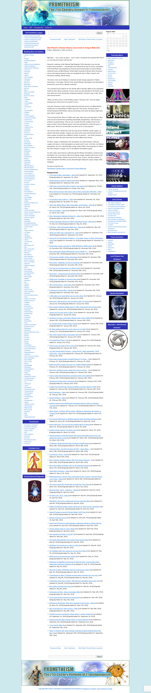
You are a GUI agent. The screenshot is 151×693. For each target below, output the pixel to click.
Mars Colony (27, 251)
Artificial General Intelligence (32, 64)
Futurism (26, 186)
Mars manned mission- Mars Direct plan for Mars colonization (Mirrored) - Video (75, 191)
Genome (26, 195)
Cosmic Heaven (28, 121)
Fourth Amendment (29, 177)
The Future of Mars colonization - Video (62, 175)
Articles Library (28, 430)
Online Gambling (29, 291)
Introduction (111, 60)
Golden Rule (27, 199)
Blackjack (27, 94)
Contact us (27, 443)
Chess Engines (28, 110)
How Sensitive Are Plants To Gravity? (61, 534)
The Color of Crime (113, 223)
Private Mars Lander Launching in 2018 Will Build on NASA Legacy (71, 246)
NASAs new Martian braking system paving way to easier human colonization (74, 506)
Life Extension (28, 241)
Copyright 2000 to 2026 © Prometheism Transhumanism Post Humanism (60, 689)
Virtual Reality (28, 406)
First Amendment (29, 171)
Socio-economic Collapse (31, 356)
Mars (25, 247)
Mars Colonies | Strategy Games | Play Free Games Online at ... (70, 460)
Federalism (27, 162)
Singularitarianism (29, 352)
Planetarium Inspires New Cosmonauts (62, 381)
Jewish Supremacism (114, 212)
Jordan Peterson (28, 230)
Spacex (26, 363)
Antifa (25, 62)
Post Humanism (28, 308)
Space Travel (28, 361)
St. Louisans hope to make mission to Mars (63, 323)
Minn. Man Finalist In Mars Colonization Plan (63, 334)
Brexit (25, 97)
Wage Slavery (28, 408)
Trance (26, 385)
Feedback (110, 86)
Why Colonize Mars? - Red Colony (60, 285)
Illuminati (26, 219)
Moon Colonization (29, 262)
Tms (25, 382)
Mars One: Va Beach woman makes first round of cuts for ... (68, 370)
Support (110, 84)
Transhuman (27, 387)
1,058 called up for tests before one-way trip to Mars (66, 296)
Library (110, 75)
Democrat (27, 132)
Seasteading (27, 345)
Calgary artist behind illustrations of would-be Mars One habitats (70, 376)
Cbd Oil (26, 105)
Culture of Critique (113, 210)
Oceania (26, 284)
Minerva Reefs (28, 258)
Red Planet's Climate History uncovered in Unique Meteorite (66, 168)
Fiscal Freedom (28, 173)
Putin (25, 323)
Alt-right (26, 59)
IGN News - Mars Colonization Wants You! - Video (65, 227)
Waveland (27, 411)
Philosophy (111, 244)
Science (110, 242)
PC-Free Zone (112, 73)
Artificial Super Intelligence (31, 68)
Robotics (26, 334)
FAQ (30, 28)
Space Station (28, 360)
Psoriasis (26, 319)
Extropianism (28, 156)
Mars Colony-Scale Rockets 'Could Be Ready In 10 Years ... (68, 359)
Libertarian (27, 236)
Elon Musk (27, 142)
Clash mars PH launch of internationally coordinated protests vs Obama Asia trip (75, 523)
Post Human (27, 306)
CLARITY (110, 225)
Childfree (26, 112)
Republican (27, 330)
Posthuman (27, 310)
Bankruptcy (27, 84)
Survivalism (27, 371)
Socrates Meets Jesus (114, 214)
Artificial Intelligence (29, 66)
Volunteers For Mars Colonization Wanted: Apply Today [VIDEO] (70, 318)
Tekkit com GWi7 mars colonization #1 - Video (64, 232)
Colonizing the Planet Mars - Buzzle (61, 290)
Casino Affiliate (28, 103)
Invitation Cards (112, 195)
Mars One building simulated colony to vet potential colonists (69, 465)
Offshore (26, 286)
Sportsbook (27, 367)
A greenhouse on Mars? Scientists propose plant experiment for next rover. (73, 575)
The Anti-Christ (112, 215)
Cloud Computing (29, 116)
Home (25, 28)
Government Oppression (31, 203)
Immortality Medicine (30, 223)
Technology (27, 374)
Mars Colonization (29, 249)
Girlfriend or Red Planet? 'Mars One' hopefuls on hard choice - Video (71, 603)
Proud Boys (27, 317)
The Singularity (28, 380)
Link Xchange (112, 80)
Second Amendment (30, 347)
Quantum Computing (30, 324)
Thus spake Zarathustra (114, 203)
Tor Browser (27, 384)
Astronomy (27, 71)
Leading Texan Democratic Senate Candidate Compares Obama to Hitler (73, 387)
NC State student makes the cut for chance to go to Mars (67, 329)
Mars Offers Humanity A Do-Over (60, 586)
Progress (26, 315)
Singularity (27, 354)
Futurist (26, 188)
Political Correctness (30, 299)
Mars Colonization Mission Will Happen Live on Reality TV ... (69, 251)
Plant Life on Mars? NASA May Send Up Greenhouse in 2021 (69, 570)
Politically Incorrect (29, 300)
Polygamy (27, 302)
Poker (26, 297)
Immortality (27, 221)
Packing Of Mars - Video (57, 398)
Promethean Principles (30, 427)
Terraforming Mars (29, 378)
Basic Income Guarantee (31, 86)
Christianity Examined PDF (31, 43)
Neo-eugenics (28, 269)
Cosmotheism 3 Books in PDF (116, 204)
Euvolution (93, 689)
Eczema (26, 140)
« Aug (107, 50)
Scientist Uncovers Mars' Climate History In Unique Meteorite (69, 619)
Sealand (26, 343)
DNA (25, 136)
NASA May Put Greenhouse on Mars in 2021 (63, 545)
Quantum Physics (29, 326)
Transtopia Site (38, 28)
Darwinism (27, 131)
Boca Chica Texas (29, 95)
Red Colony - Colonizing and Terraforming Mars (64, 274)
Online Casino (28, 289)
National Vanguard (29, 265)
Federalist (27, 164)
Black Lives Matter (29, 92)
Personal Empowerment (31, 295)
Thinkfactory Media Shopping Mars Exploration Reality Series (69, 443)
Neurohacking (28, 271)
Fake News (27, 160)
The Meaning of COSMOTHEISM (117, 221)
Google (26, 201)
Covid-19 (26, 123)
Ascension (27, 70)
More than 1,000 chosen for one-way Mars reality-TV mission (69, 301)
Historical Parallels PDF (30, 41)
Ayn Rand (27, 81)
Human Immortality (29, 215)
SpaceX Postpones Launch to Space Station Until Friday (67, 512)
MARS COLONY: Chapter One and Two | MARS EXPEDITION (69, 364)
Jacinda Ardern (28, 227)
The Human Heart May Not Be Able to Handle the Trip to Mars (69, 484)
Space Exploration (29, 358)
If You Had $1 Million (56, 625)
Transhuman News (29, 389)
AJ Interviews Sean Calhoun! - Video (61, 199)
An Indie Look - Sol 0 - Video (58, 495)
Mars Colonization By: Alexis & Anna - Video (63, 608)
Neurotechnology (29, 273)
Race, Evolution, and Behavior (116, 219)
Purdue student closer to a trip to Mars (61, 529)
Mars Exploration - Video (57, 392)
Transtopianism (28, 396)
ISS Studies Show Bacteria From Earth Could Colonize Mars (68, 540)
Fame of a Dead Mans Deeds (116, 208)
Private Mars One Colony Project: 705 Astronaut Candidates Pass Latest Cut (74, 581)
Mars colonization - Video (57, 210)
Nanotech (27, 263)
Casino (26, 101)
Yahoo (26, 415)
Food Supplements (29, 175)
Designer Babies (29, 134)
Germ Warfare (28, 197)
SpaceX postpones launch (57, 517)
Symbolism (111, 64)
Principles (110, 62)
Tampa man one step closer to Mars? (61, 312)
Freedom (26, 182)
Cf (24, 108)
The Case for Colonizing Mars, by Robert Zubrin (65, 268)
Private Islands (28, 313)
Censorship (27, 107)
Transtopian (27, 395)
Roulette (26, 339)
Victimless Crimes (29, 404)
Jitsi (25, 228)
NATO (26, 267)
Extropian (27, 155)
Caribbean (27, 99)
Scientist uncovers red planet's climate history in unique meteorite (70, 614)
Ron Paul (26, 337)
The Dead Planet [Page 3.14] (58, 340)
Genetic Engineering (30, 193)
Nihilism (26, 278)
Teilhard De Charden (30, 376)
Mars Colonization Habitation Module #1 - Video (64, 216)
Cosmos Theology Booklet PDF (33, 38)
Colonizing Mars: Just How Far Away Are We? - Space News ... (69, 449)
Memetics (27, 252)
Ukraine (26, 398)
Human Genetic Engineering (32, 212)
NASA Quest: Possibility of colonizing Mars (63, 279)
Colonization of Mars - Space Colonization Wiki (64, 592)
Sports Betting (28, 365)
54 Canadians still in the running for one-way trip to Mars (67, 551)
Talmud (26, 372)
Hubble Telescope (29, 210)
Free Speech (27, 180)
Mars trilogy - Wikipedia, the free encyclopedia (64, 262)
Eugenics (26, 149)
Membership (111, 79)
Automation (27, 79)
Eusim (109, 249)
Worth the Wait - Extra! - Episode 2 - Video (63, 490)
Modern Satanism (29, 260)
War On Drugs (28, 409)
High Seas (27, 206)
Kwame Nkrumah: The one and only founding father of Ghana (69, 424)
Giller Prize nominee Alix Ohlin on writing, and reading (66, 186)
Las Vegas (27, 232)
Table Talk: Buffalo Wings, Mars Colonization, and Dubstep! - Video (71, 205)
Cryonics (26, 125)
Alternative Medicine (30, 60)
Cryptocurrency (28, 127)
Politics (110, 246)
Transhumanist (28, 393)
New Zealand (28, 276)
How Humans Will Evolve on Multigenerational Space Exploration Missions (73, 419)
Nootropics (27, 280)
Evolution (26, 153)
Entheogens (27, 143)
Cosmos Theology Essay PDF (32, 39)
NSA (25, 282)
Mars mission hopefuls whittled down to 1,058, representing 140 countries (73, 307)
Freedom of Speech (29, 184)
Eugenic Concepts (29, 147)
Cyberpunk (27, 129)
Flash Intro (27, 436)
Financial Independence (31, 169)
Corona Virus (28, 119)
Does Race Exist (112, 230)
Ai (24, 57)
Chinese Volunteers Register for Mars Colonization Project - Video (70, 221)
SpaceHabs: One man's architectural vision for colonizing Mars (69, 501)
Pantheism (27, 293)
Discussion (111, 247)
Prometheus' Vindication (31, 425)
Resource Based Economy (31, 332)
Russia (26, 341)
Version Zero (27, 441)
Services (110, 82)
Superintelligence (29, 369)
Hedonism (27, 204)
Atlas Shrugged (28, 77)
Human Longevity (29, 217)
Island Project (111, 71)
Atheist (26, 75)
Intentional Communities (31, 225)
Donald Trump (28, 138)
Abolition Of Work (29, 55)
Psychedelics (28, 321)
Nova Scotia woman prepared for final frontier (64, 597)
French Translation (29, 428)
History (26, 208)
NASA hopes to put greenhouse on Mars (62, 556)
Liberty (26, 239)
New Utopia (27, 275)
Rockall (26, 335)
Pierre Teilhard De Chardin (115, 58)
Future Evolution (28, 434)
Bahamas (27, 83)
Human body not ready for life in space (62, 346)
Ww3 (25, 413)
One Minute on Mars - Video (58, 454)
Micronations (27, 254)
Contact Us (48, 28)
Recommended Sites (30, 440)
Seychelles (27, 350)
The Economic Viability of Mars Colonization (63, 257)
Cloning (26, 114)
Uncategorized (28, 400)
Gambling (27, 190)
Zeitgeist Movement (29, 417)
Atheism (26, 73)
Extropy (26, 158)
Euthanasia (27, 151)
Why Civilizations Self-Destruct (116, 232)
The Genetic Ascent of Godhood (117, 206)
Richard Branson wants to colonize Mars (62, 180)
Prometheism (111, 251)
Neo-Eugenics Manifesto (115, 217)
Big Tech (26, 88)
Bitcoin (26, 90)
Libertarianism (28, 238)
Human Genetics (29, 214)
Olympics (26, 287)
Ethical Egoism (28, 145)
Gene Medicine (28, 191)
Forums (110, 77)
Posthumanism (28, 311)
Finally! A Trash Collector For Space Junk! (63, 430)
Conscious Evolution (30, 118)
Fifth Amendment (29, 166)
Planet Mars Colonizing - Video (59, 471)
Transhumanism (28, 391)
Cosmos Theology (113, 189)
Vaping (26, 402)
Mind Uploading (28, 256)
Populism (26, 304)
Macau (26, 243)
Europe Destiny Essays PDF (32, 36)
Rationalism (27, 328)
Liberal (26, 234)
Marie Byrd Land (28, 245)
